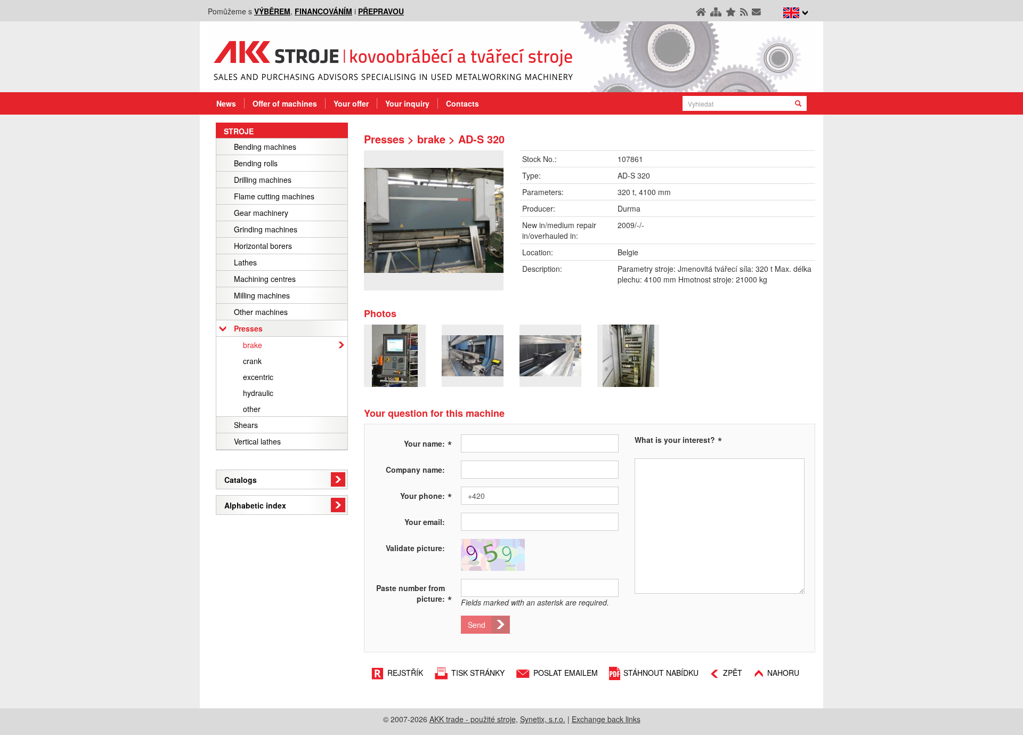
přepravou (381, 11)
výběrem (272, 11)
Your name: (428, 443)
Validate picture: (415, 548)
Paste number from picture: (414, 593)
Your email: (424, 521)
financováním (323, 11)
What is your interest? (675, 439)
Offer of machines (285, 103)
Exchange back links (606, 719)
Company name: (415, 469)
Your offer (351, 103)
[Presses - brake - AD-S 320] (434, 220)
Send (476, 624)
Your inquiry (407, 103)
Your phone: (426, 495)
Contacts (462, 103)
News (226, 103)
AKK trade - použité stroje (472, 719)
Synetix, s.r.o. (542, 719)
